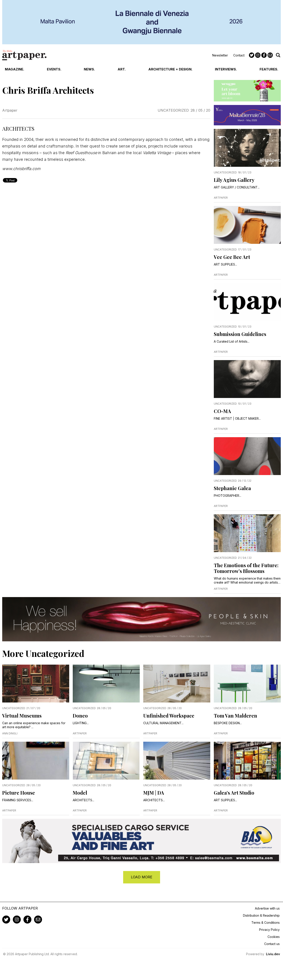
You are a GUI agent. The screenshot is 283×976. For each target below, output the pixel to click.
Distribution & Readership (261, 915)
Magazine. (14, 69)
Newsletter (220, 55)
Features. (269, 69)
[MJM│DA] (176, 761)
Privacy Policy (269, 929)
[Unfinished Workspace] (176, 683)
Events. (54, 69)
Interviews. (226, 69)
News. (89, 69)
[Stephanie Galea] (247, 456)
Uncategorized (173, 110)
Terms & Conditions (265, 922)
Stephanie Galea (232, 488)
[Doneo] (106, 683)
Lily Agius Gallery (234, 180)
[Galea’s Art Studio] (247, 761)
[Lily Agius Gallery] (247, 148)
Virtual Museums (22, 715)
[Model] (106, 761)
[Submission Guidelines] (247, 302)
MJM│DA (153, 792)
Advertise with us (267, 908)
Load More (141, 877)
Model (80, 792)
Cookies (274, 937)
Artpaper (9, 110)
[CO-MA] (247, 379)
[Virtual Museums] (35, 683)
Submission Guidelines (240, 334)
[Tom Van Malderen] (247, 683)
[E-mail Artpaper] (270, 55)
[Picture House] (35, 761)
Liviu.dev (273, 954)
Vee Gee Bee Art (232, 257)
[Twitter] (251, 55)
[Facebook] (264, 55)
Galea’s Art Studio (234, 792)
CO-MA (222, 411)
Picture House (18, 792)
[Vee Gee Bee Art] (247, 225)
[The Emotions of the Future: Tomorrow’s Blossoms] (247, 533)
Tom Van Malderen (235, 715)
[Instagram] (257, 55)
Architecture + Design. (170, 69)
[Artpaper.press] (24, 55)
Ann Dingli (9, 733)
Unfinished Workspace (168, 715)
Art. (122, 69)
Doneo (80, 715)
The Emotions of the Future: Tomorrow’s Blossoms (246, 568)
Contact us (272, 944)
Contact (239, 55)
